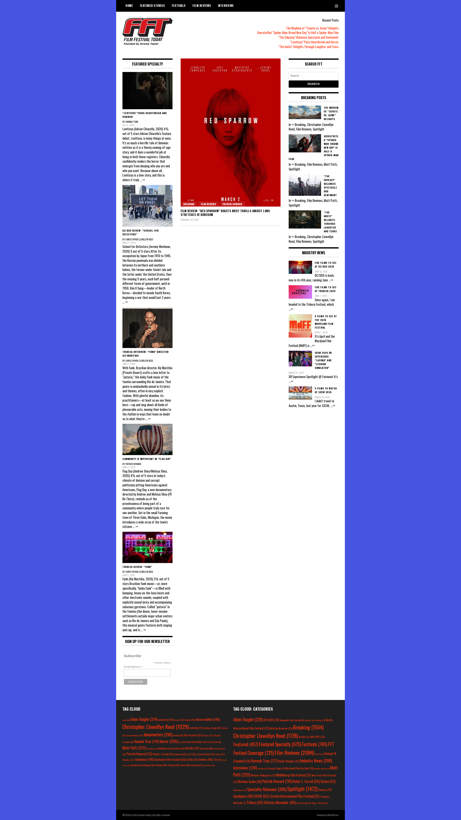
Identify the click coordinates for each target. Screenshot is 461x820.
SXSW (192, 760)
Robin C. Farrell (163, 754)
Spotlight (302, 788)
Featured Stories (152, 5)
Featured (245, 744)
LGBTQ (207, 742)
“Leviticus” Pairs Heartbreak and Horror (314, 42)
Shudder (128, 760)
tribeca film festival (191, 765)
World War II (208, 765)
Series (328, 781)
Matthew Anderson (321, 768)
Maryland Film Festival (299, 768)
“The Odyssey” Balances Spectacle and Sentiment (308, 37)
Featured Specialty (280, 744)
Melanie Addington (263, 775)
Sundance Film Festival (170, 759)
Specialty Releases (267, 789)
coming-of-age (212, 728)
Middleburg (152, 748)
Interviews (226, 5)
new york (206, 748)
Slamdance (239, 790)
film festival (193, 735)
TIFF (217, 760)
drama (178, 735)
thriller (205, 759)
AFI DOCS (271, 720)
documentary (158, 734)
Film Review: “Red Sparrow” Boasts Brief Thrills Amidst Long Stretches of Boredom (225, 213)
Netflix (192, 748)
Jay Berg (263, 768)
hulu (181, 742)
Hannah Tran (146, 741)
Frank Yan (319, 754)
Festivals (179, 5)
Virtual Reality (303, 803)
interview (193, 742)
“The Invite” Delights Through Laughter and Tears (308, 46)
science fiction (205, 754)
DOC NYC (317, 737)
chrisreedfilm (208, 719)
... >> (142, 179)
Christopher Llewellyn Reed (155, 726)
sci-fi (191, 754)
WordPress (333, 815)
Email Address (133, 666)
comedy (196, 728)
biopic (190, 720)
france (208, 735)
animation (166, 720)
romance (180, 754)
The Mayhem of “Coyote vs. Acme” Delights (312, 28)
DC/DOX (304, 737)
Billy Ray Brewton (280, 728)
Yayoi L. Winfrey (320, 803)
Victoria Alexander (280, 802)
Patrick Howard (232, 204)
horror (169, 741)
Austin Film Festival (315, 720)
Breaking (188, 204)
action (126, 720)
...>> (331, 280)
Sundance (144, 759)
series (220, 754)
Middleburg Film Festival (172, 748)
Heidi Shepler (288, 761)
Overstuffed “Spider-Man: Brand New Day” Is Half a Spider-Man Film (298, 32)
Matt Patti (134, 748)
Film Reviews (202, 5)
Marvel (216, 742)
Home (129, 5)
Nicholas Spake (250, 781)
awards (179, 720)
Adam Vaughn (144, 719)
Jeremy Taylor (277, 768)
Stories (324, 790)
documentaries (134, 735)
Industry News (316, 760)
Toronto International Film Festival (149, 765)
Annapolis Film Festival (292, 720)
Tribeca (173, 765)
